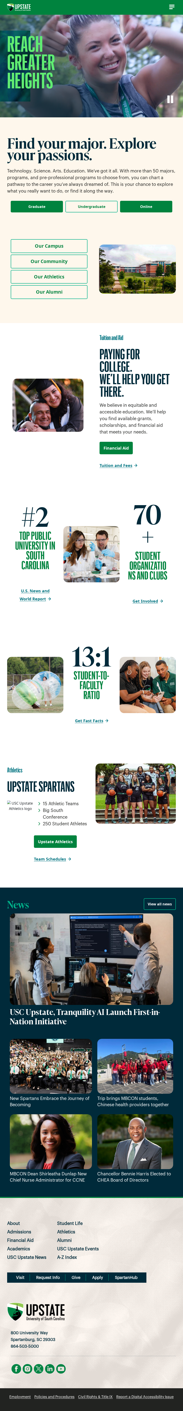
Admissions (19, 1232)
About (13, 1223)
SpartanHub (126, 1278)
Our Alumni (49, 292)
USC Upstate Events (78, 1249)
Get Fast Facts (89, 720)
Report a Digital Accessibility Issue (145, 1397)
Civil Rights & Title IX (95, 1397)
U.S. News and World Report (35, 595)
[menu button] (171, 7)
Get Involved (145, 601)
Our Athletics (49, 277)
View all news (160, 904)
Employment (20, 1397)
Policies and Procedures (54, 1397)
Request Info (48, 1278)
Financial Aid (116, 448)
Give (76, 1278)
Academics (18, 1249)
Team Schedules (50, 859)
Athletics (66, 1232)
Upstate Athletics (55, 841)
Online (146, 206)
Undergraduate (91, 206)
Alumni (64, 1240)
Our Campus (49, 246)
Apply (97, 1278)
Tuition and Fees (116, 465)
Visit (20, 1278)
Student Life (70, 1223)
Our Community (49, 261)
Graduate (36, 206)
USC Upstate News (26, 1257)
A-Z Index (67, 1257)
